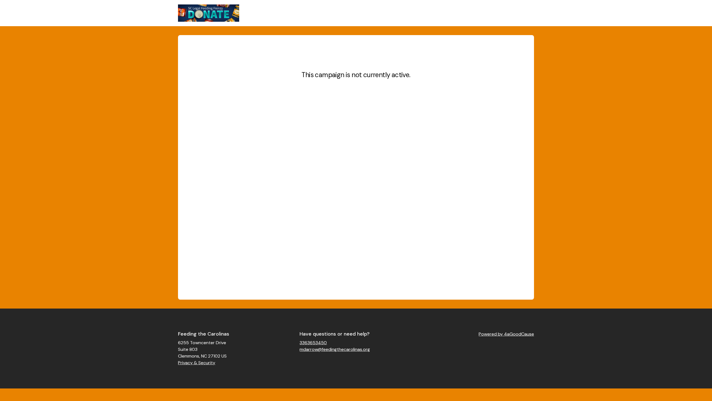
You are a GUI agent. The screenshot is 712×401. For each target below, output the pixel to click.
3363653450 (313, 343)
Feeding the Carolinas (203, 334)
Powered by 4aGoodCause (506, 334)
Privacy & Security (196, 363)
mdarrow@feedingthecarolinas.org (335, 349)
